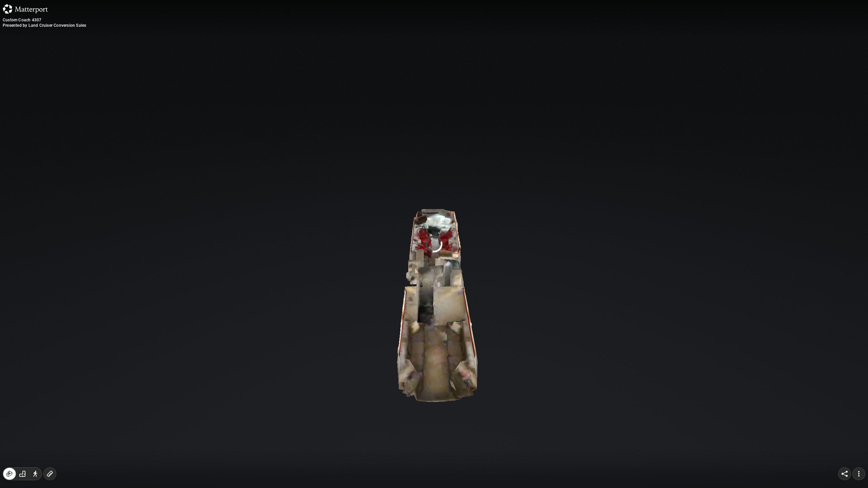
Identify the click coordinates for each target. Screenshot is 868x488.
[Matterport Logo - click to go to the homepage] (25, 9)
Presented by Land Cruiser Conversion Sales (44, 25)
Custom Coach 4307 (22, 20)
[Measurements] (49, 473)
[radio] (9, 474)
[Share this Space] (844, 473)
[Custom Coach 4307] (434, 244)
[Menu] (858, 473)
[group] (22, 473)
